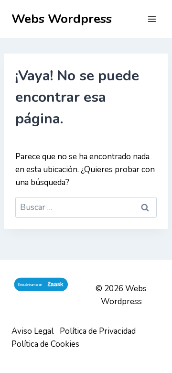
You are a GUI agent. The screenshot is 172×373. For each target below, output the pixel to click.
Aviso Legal (32, 331)
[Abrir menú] (152, 18)
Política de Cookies (45, 344)
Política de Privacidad (98, 331)
